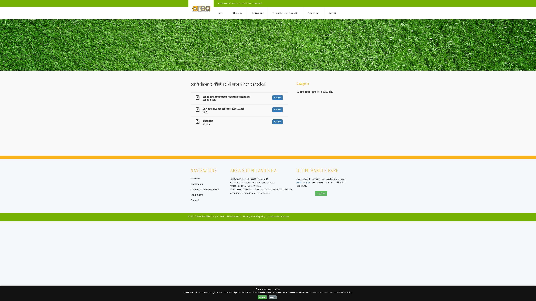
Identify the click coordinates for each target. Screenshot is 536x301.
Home (220, 13)
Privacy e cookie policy (254, 216)
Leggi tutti (321, 193)
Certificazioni (257, 13)
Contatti (332, 13)
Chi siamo (237, 13)
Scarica (277, 98)
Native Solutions (282, 217)
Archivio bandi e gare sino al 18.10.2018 (315, 92)
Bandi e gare (313, 13)
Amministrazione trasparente (285, 13)
